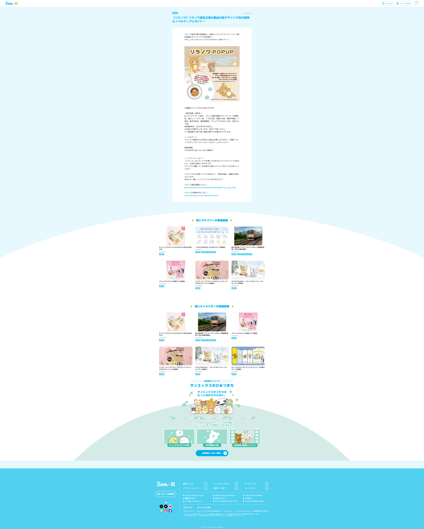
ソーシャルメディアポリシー (243, 511)
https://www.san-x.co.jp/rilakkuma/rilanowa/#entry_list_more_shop (210, 187)
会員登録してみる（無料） (212, 453)
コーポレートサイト (192, 501)
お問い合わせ (187, 507)
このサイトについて (188, 511)
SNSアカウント (220, 498)
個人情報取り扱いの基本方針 (261, 511)
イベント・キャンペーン (192, 488)
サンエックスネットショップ (225, 501)
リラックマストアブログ (253, 495)
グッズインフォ (250, 484)
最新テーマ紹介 (219, 488)
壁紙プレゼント (190, 498)
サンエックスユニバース (193, 495)
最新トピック (188, 484)
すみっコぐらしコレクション (225, 495)
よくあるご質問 (204, 507)
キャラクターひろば (221, 484)
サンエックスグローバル (253, 501)
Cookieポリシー (228, 511)
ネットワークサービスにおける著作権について (209, 511)
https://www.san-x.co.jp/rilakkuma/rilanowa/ (201, 195)
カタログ (248, 498)
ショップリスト (250, 488)
